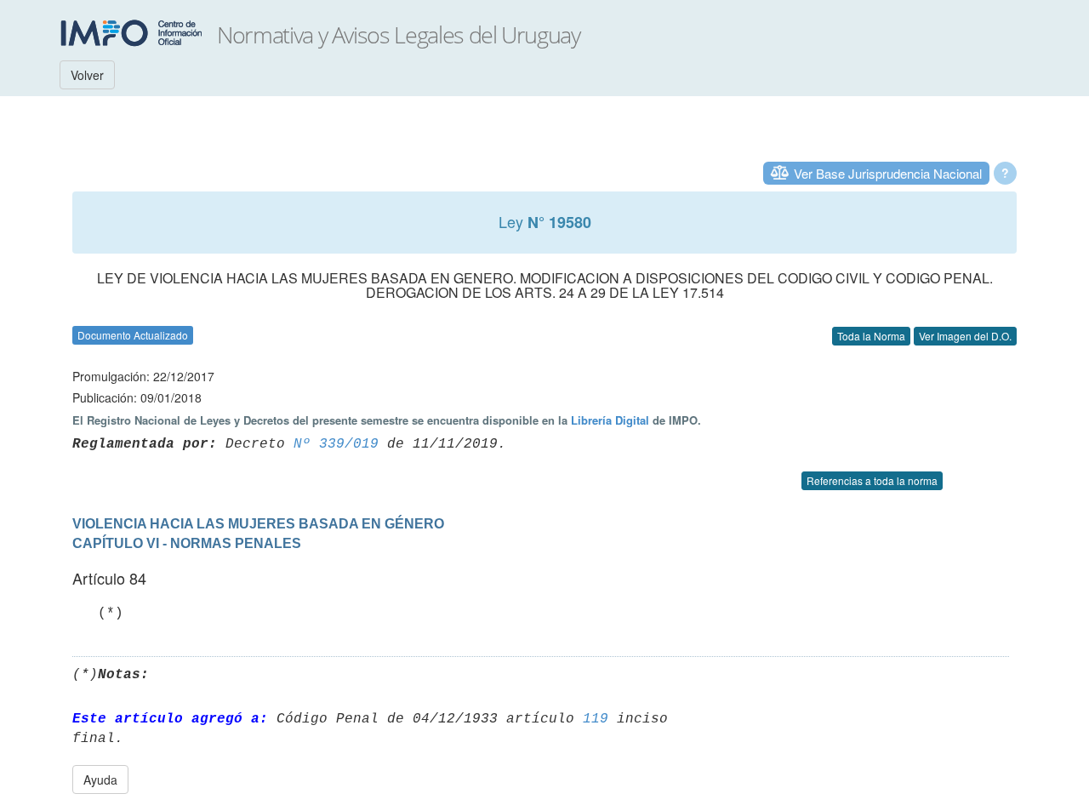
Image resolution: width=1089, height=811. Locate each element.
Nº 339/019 (336, 444)
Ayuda (100, 779)
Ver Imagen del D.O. (965, 335)
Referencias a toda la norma (872, 480)
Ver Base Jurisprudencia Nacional (888, 173)
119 (595, 719)
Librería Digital (610, 420)
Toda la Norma (871, 335)
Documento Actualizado (132, 335)
